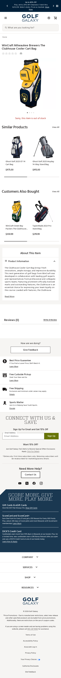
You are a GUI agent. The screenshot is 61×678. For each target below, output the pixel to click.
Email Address (10, 433)
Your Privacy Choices (29, 659)
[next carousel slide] (53, 6)
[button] (30, 350)
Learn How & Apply (9, 541)
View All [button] (55, 127)
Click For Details (33, 451)
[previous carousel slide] (7, 6)
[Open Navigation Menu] (5, 18)
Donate (12, 408)
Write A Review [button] (50, 319)
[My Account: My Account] (49, 18)
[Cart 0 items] (55, 18)
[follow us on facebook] (34, 484)
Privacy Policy (30, 653)
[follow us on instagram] (41, 484)
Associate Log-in (30, 647)
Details (12, 394)
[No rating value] (11, 53)
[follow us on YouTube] (20, 484)
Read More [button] (9, 296)
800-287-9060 (32, 629)
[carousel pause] (57, 6)
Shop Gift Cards (31, 508)
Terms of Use (31, 635)
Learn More (13, 366)
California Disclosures (30, 666)
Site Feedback (30, 672)
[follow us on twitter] (27, 484)
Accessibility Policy (30, 641)
